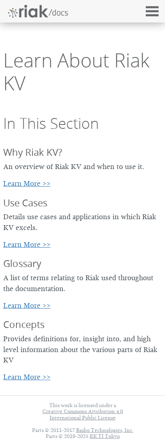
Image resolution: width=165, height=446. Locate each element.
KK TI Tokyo (105, 436)
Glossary (22, 263)
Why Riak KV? (32, 152)
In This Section (51, 123)
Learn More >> (26, 183)
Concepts (23, 324)
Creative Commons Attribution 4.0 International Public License (82, 414)
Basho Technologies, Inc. (104, 430)
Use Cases (25, 202)
